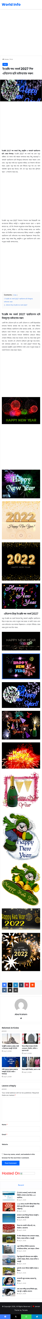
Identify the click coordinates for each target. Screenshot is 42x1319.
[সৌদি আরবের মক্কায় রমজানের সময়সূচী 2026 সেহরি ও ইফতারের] (11, 1062)
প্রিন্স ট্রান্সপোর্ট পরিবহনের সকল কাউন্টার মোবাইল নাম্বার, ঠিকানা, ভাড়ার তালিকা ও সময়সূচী (28, 1258)
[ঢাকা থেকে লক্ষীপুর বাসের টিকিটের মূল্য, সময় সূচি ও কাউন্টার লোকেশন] (8, 1292)
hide (15, 295)
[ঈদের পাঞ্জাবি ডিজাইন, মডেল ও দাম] (31, 1062)
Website (5, 1144)
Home (6, 59)
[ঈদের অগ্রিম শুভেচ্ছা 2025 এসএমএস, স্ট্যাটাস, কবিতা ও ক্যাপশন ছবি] (31, 1039)
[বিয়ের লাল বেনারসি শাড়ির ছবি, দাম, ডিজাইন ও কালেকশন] (8, 1228)
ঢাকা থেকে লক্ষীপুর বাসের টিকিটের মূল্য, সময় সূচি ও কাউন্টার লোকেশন (27, 1290)
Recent (21, 1185)
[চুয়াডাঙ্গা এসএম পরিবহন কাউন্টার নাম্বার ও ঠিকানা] (8, 1271)
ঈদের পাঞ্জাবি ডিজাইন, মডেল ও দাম (31, 1069)
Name (4, 1124)
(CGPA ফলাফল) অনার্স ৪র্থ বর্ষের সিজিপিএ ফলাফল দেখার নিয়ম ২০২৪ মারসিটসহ (26, 1195)
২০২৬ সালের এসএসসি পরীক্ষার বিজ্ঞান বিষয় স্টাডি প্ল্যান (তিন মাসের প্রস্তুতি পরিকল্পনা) (28, 1206)
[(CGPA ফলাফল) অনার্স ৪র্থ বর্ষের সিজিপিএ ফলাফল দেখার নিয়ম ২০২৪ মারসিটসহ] (8, 1195)
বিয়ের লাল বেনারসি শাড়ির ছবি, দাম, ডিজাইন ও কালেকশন (26, 1226)
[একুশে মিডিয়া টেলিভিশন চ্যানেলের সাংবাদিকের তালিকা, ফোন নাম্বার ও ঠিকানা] (8, 1249)
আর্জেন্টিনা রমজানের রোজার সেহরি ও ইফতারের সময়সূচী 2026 (10, 1047)
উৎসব (11, 59)
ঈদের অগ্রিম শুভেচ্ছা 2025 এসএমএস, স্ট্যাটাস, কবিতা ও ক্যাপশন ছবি (30, 1048)
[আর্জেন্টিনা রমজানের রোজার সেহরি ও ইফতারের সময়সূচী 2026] (11, 1039)
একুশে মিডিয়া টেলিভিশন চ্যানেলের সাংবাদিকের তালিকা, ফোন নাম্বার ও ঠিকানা (28, 1247)
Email (4, 1134)
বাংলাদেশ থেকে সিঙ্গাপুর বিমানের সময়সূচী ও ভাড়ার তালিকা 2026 (28, 1216)
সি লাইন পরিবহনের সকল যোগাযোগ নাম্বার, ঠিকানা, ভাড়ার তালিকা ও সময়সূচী (28, 1237)
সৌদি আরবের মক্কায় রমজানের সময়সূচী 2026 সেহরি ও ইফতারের (10, 1071)
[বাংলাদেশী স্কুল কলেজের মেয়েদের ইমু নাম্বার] (8, 1281)
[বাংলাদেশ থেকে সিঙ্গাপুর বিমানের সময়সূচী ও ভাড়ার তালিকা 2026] (8, 1218)
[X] (10, 985)
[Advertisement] (21, 32)
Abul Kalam (21, 1014)
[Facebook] (4, 985)
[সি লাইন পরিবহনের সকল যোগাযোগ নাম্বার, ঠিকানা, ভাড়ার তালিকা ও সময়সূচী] (8, 1239)
